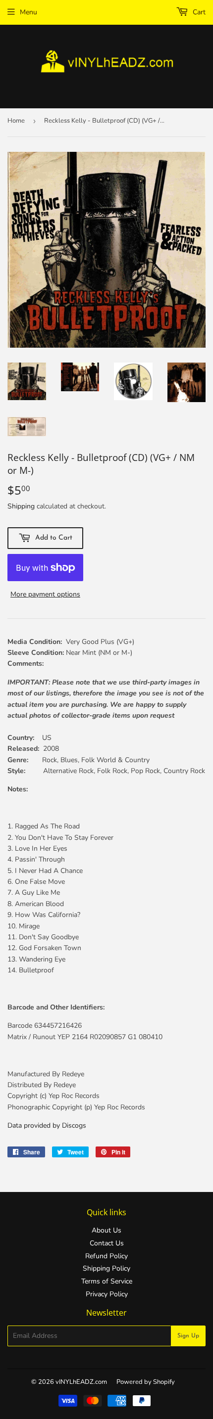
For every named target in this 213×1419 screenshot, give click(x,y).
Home (16, 120)
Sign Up (188, 1336)
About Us (106, 1230)
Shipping (21, 506)
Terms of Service (106, 1281)
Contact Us (107, 1243)
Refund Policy (106, 1256)
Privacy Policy (107, 1294)
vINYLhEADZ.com (81, 1381)
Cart (198, 12)
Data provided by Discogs (46, 1125)
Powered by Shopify (145, 1381)
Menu (28, 12)
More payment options (45, 594)
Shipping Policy (106, 1268)
